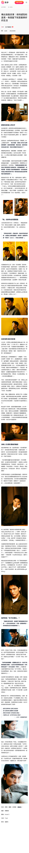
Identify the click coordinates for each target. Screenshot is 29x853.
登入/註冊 (19, 2)
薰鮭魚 (19, 807)
